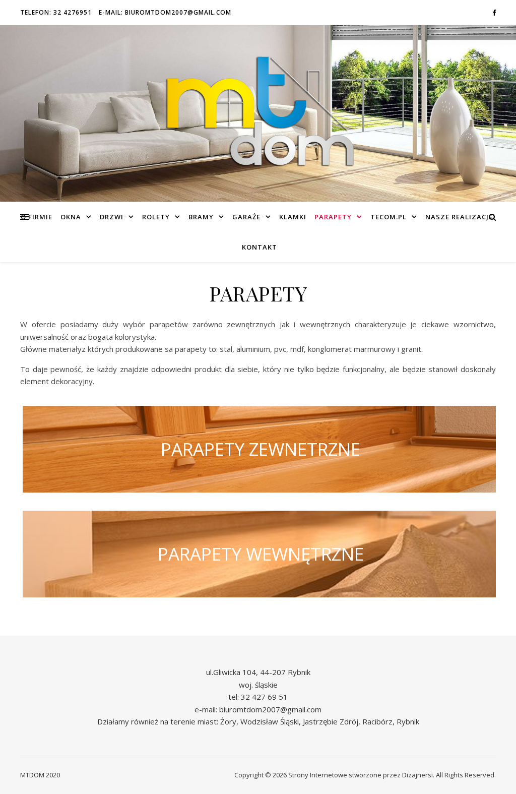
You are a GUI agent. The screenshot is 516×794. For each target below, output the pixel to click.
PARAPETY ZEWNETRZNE (260, 449)
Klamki (292, 216)
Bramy (201, 216)
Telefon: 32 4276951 (56, 12)
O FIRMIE (36, 216)
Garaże (246, 216)
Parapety (333, 216)
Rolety (156, 216)
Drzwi (111, 216)
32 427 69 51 (264, 697)
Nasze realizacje (459, 216)
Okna (70, 216)
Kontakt (259, 247)
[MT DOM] (258, 113)
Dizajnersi (417, 774)
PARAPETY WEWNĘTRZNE (261, 554)
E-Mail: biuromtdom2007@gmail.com (165, 12)
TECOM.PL (388, 216)
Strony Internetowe (317, 774)
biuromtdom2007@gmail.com (270, 709)
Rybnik (408, 721)
